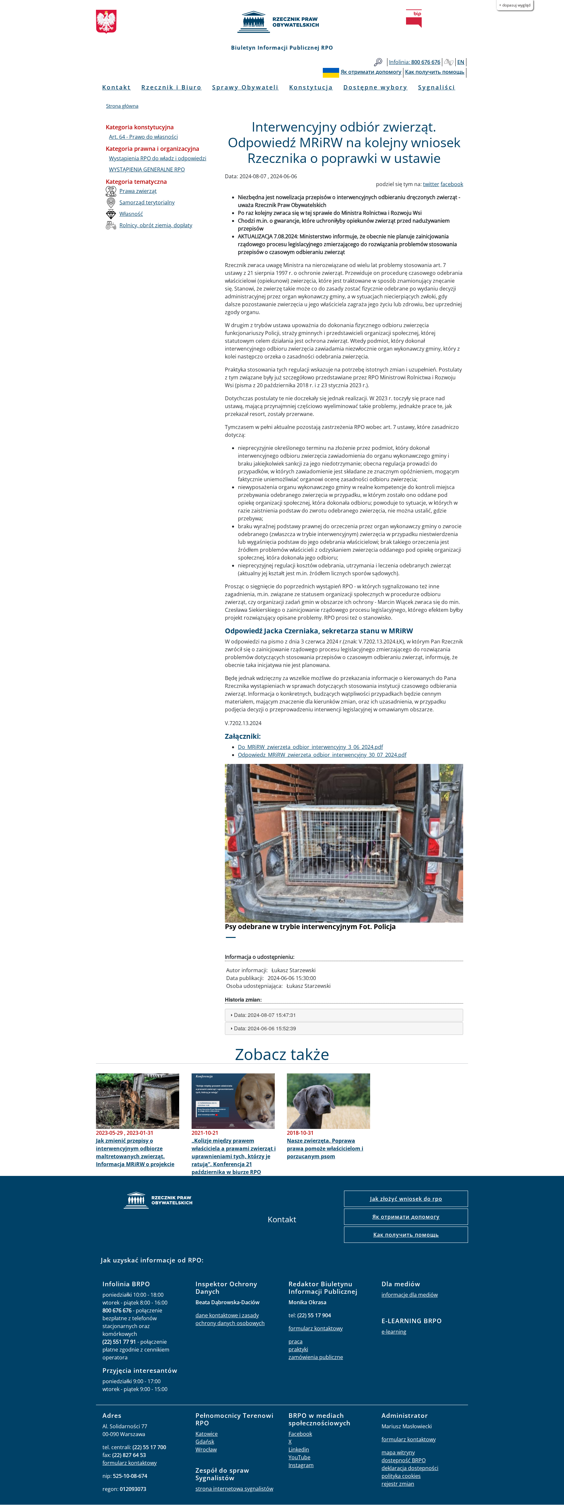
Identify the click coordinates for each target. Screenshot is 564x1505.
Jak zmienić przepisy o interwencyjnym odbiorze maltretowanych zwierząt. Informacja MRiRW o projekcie (135, 1152)
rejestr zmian (398, 1483)
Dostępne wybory (375, 87)
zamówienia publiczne (316, 1357)
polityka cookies (401, 1476)
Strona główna (122, 106)
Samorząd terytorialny (147, 202)
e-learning (394, 1331)
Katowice (207, 1433)
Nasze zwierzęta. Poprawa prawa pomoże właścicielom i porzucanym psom (325, 1148)
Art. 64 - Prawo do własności (143, 136)
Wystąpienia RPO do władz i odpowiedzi (157, 158)
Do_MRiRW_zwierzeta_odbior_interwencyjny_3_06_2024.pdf (310, 747)
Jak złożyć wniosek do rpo (406, 1198)
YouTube (299, 1457)
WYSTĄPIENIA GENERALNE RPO (147, 169)
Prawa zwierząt (138, 191)
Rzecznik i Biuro (171, 87)
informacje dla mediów (410, 1294)
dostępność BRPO (404, 1460)
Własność (131, 213)
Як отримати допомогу (406, 1216)
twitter (431, 184)
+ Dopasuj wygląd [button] (514, 5)
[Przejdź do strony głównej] (282, 22)
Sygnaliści (436, 87)
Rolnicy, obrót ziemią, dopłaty (155, 225)
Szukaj (378, 62)
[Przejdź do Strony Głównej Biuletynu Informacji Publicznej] (414, 19)
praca (296, 1341)
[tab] (344, 1015)
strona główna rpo (158, 1201)
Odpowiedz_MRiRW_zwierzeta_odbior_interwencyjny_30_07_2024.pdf (322, 754)
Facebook (300, 1433)
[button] (243, 855)
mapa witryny (398, 1452)
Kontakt (116, 87)
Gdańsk (205, 1441)
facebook (452, 184)
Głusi (449, 62)
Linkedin (299, 1449)
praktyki (298, 1349)
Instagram (301, 1465)
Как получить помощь (406, 1234)
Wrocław (206, 1449)
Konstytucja (311, 87)
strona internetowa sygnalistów (234, 1488)
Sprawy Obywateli (245, 87)
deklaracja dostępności (410, 1468)
